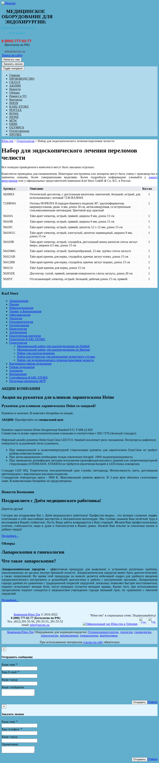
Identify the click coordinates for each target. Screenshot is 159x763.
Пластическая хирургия (25, 335)
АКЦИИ (15, 85)
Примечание (10, 744)
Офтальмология (19, 314)
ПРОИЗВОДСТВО (22, 78)
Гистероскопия (19, 325)
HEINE (14, 117)
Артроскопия (18, 332)
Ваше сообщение (13, 687)
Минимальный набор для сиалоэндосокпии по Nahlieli (53, 346)
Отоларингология (21, 321)
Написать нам (11, 59)
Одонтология (25, 141)
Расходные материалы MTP (27, 381)
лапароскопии (69, 635)
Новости (15, 89)
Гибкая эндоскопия (22, 367)
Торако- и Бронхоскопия (25, 311)
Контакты (15, 99)
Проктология (18, 328)
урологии (126, 632)
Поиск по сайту (12, 55)
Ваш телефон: (12, 729)
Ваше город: (10, 679)
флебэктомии (109, 635)
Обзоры (14, 92)
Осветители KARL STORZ (27, 339)
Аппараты (16, 370)
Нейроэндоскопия (21, 307)
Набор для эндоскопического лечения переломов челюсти (55, 360)
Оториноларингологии (103, 632)
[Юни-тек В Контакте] (152, 624)
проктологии (49, 635)
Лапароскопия (18, 301)
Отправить (139, 702)
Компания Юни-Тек (27, 614)
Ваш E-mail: (10, 672)
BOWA (14, 113)
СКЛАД (14, 82)
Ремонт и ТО (18, 96)
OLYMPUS (16, 127)
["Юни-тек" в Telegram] (110, 624)
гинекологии (142, 632)
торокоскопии (89, 635)
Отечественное (19, 131)
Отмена (152, 702)
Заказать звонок (12, 64)
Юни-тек (7, 141)
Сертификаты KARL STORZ (28, 377)
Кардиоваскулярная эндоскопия (30, 363)
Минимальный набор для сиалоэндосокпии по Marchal (53, 349)
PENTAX (15, 110)
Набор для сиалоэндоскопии (36, 353)
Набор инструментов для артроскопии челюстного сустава (56, 356)
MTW (13, 120)
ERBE (13, 124)
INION (13, 103)
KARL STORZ (19, 106)
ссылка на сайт (93, 642)
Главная (14, 75)
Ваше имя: (10, 664)
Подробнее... (10, 536)
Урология (15, 318)
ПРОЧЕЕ (15, 134)
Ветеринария (18, 374)
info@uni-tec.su (39, 625)
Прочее (14, 304)
